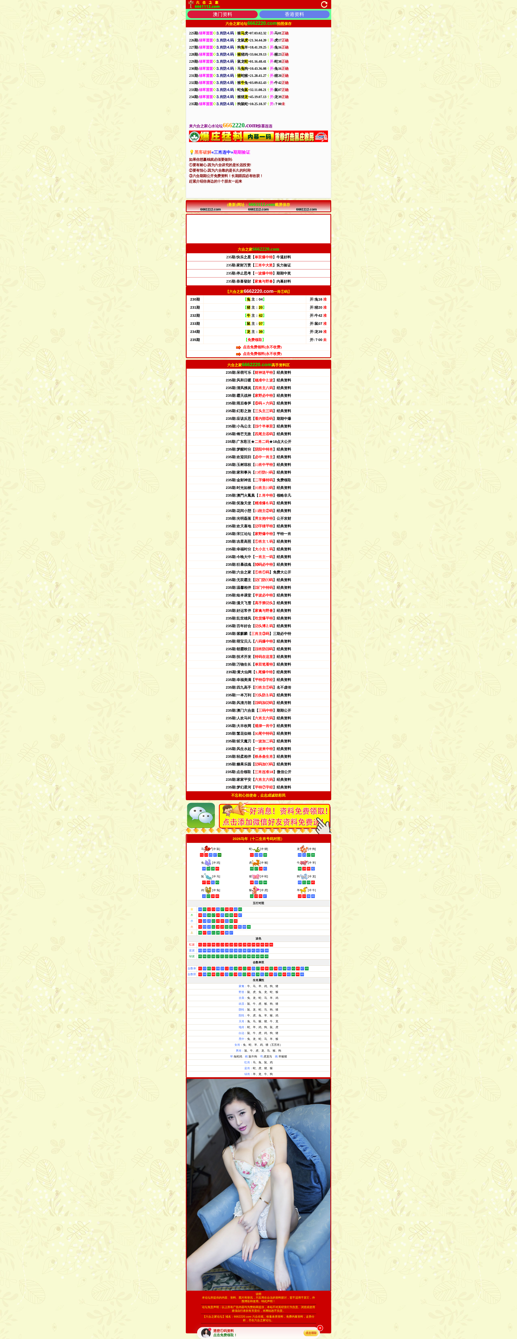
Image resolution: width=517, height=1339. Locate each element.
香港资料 (294, 14)
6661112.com (210, 209)
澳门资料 (222, 14)
